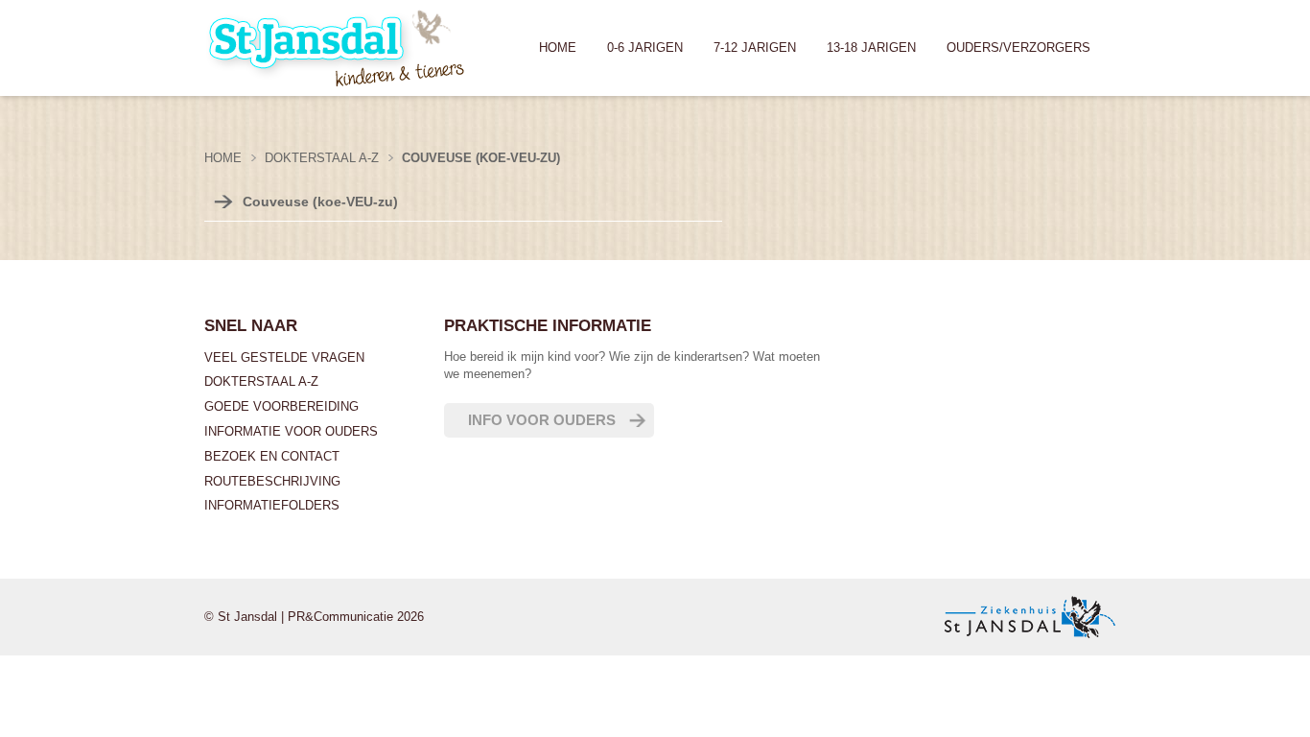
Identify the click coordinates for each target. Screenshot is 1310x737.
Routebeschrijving (272, 481)
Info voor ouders (542, 420)
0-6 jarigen (645, 47)
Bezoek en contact (271, 456)
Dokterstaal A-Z (261, 381)
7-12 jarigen (754, 47)
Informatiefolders (271, 505)
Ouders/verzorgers (1018, 47)
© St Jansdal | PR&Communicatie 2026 (314, 616)
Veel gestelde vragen (284, 357)
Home (557, 47)
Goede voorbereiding (281, 406)
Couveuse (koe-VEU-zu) (320, 201)
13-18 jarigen (871, 47)
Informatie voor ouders (291, 431)
